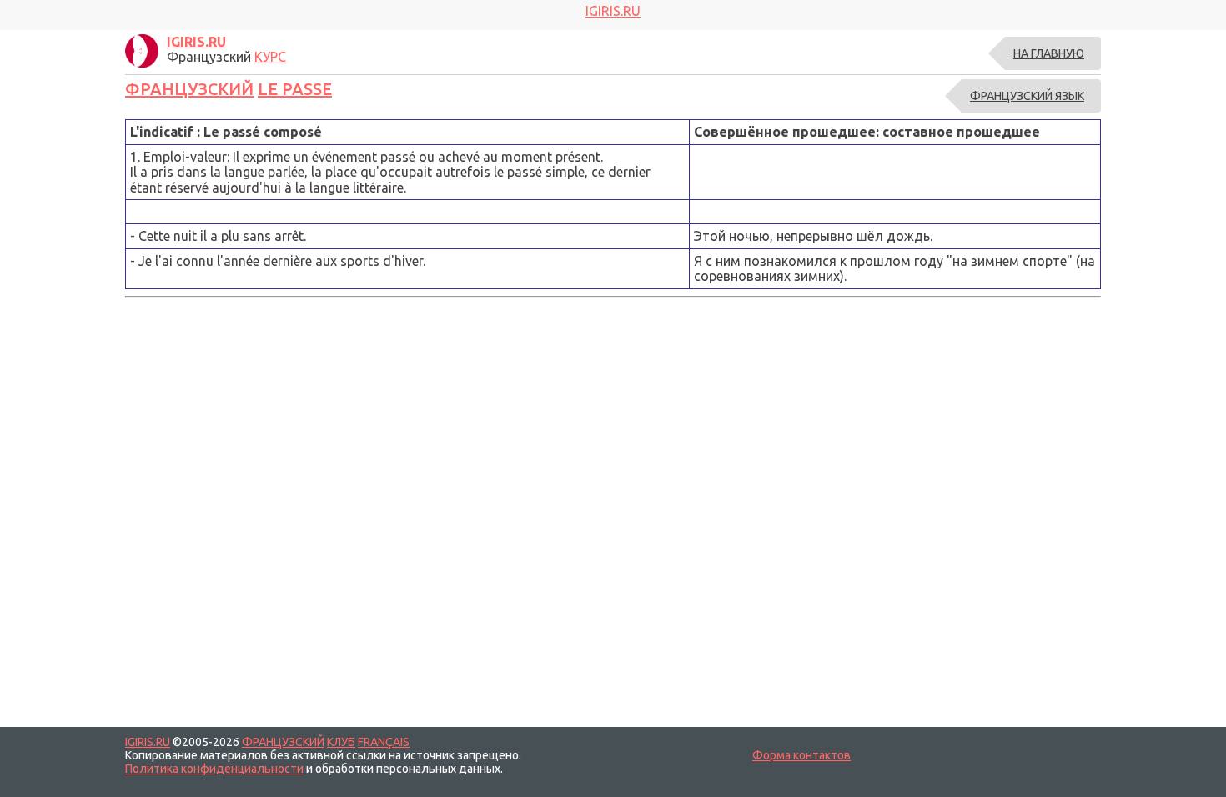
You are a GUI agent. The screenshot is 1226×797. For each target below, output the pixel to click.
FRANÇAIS (384, 742)
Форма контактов (801, 755)
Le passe (295, 88)
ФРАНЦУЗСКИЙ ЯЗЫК (1027, 96)
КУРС (270, 56)
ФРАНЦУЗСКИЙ (189, 88)
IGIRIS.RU (147, 742)
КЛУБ (341, 742)
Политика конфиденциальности (214, 768)
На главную (1048, 53)
